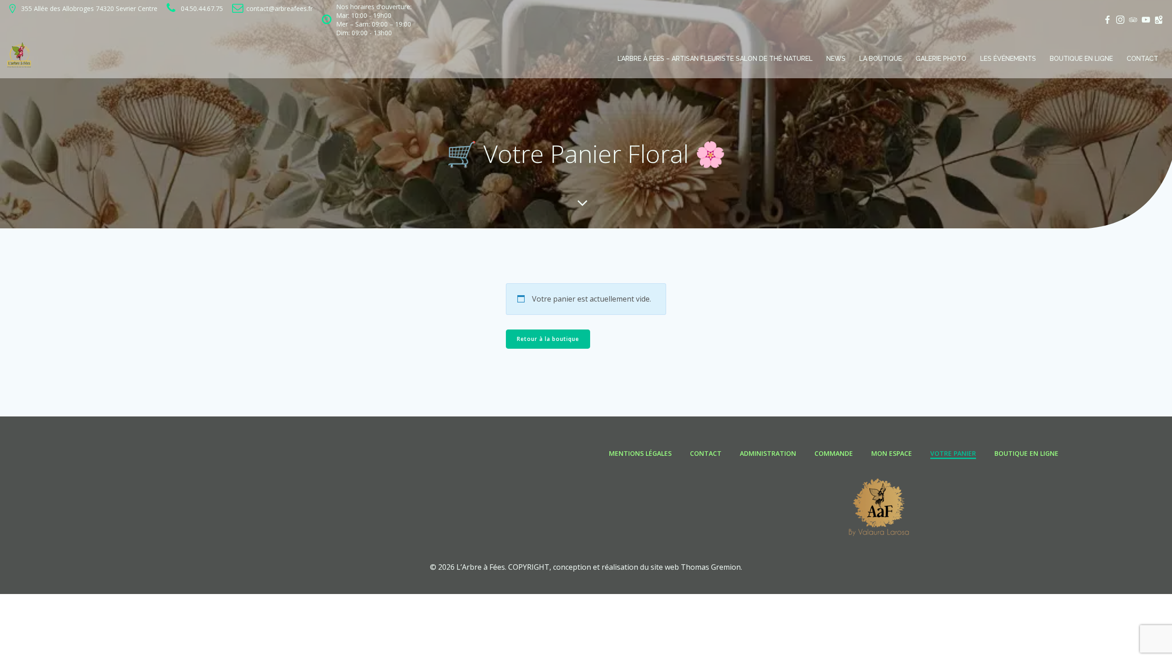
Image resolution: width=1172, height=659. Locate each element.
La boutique (880, 58)
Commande (833, 453)
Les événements (1008, 58)
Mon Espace (891, 453)
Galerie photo (941, 58)
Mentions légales (640, 453)
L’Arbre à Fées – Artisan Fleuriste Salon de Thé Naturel (715, 58)
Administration (768, 453)
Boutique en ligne (1081, 58)
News (836, 58)
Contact (1142, 58)
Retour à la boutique (548, 339)
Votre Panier (953, 453)
